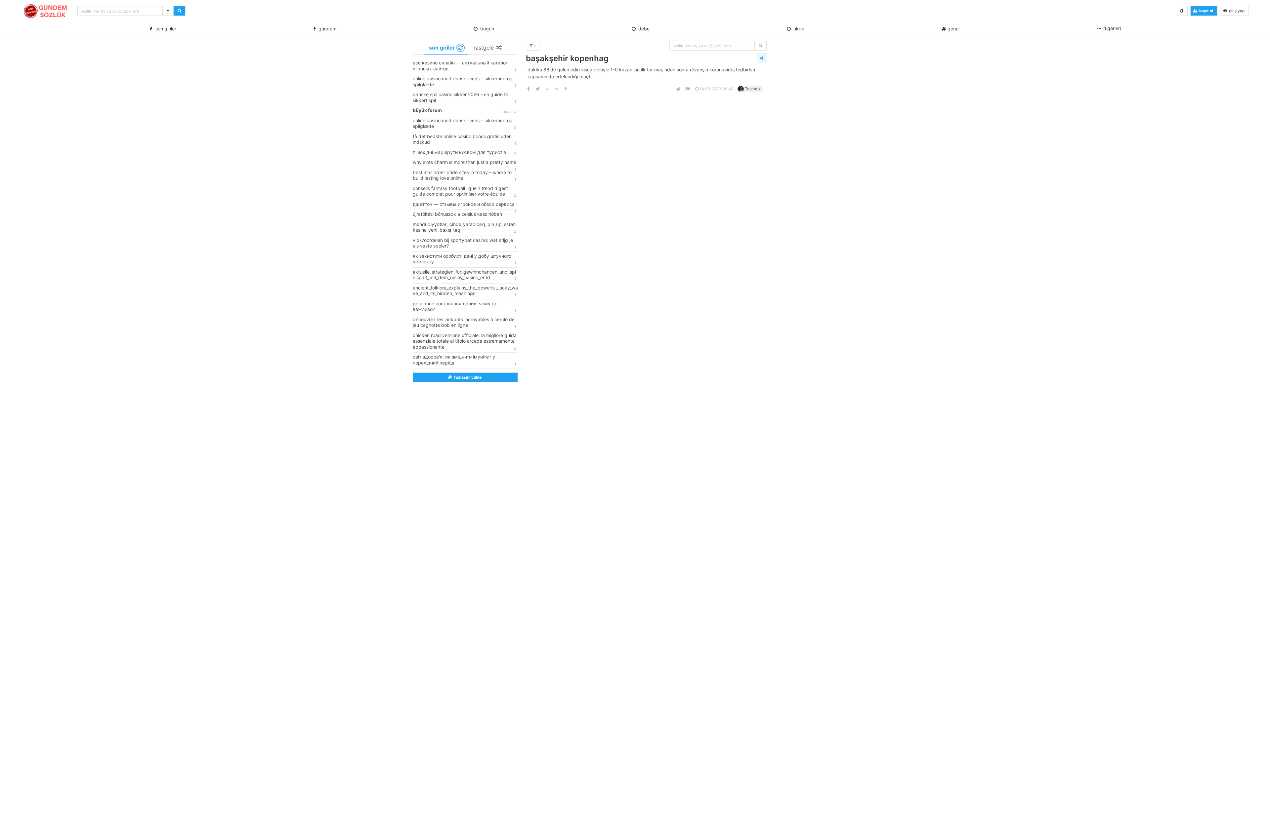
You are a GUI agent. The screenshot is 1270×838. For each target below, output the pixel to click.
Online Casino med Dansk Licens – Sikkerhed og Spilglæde (464, 82)
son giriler (164, 28)
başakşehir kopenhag (567, 58)
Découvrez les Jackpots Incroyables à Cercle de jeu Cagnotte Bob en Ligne (464, 323)
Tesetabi (753, 88)
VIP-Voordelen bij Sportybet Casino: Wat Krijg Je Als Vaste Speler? (464, 243)
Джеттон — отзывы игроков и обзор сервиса (464, 205)
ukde (797, 28)
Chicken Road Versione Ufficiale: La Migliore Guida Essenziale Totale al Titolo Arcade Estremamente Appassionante (465, 341)
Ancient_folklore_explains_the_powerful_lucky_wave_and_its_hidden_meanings (465, 291)
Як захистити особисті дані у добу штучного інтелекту (464, 259)
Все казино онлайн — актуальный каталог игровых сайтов (464, 66)
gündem (326, 28)
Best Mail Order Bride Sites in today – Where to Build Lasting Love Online (464, 176)
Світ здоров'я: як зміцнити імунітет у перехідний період (464, 360)
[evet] (760, 46)
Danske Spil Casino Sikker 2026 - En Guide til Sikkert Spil (464, 98)
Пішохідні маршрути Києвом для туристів (464, 152)
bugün (486, 28)
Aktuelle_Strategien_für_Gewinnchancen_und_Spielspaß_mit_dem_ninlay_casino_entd (464, 275)
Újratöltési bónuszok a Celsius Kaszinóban (462, 214)
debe (643, 28)
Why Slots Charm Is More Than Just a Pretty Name (464, 163)
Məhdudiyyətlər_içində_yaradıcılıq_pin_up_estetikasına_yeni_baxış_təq (464, 227)
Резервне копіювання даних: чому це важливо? (464, 307)
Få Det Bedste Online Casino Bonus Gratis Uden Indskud (464, 139)
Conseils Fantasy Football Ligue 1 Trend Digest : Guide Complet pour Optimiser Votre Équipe (464, 191)
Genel (952, 28)
